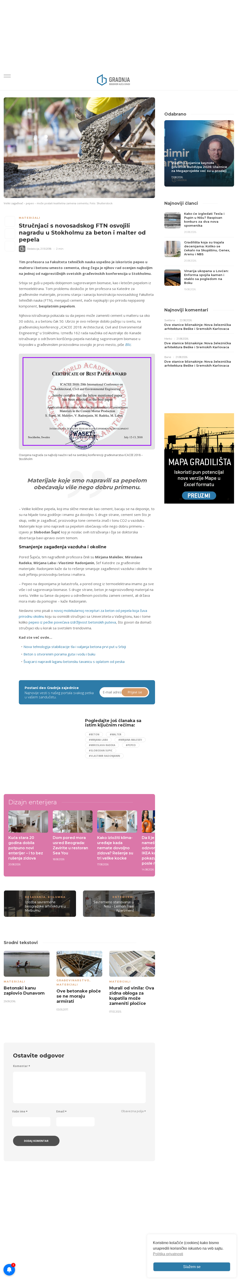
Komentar (21, 1066)
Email (61, 1111)
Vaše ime (19, 1111)
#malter (115, 734)
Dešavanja (35, 897)
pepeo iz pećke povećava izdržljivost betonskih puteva (72, 622)
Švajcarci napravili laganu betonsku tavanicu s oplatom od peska (74, 661)
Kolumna (57, 897)
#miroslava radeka (102, 745)
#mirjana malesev (130, 739)
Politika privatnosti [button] (168, 1254)
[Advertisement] (58, 751)
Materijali (29, 217)
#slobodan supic (100, 750)
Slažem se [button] (192, 1267)
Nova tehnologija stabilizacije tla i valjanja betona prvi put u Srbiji (74, 646)
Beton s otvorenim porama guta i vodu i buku (59, 654)
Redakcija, (33, 248)
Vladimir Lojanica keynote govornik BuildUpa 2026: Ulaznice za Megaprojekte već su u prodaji (199, 167)
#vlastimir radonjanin (104, 755)
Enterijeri (123, 897)
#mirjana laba (98, 739)
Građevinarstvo (72, 980)
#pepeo (131, 745)
